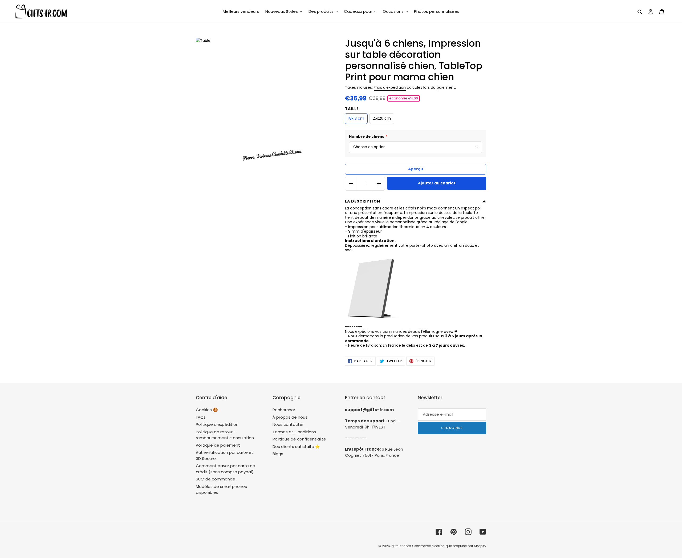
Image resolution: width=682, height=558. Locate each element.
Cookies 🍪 (207, 410)
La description (362, 201)
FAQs (201, 417)
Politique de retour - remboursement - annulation (225, 435)
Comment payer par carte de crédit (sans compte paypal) (225, 469)
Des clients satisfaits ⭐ (296, 446)
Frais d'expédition (390, 87)
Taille (352, 108)
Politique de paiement (218, 445)
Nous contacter (288, 424)
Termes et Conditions (294, 432)
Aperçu (415, 169)
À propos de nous (290, 417)
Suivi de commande (215, 479)
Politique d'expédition (217, 424)
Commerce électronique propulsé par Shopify (449, 546)
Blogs (278, 453)
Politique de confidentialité (299, 439)
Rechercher (284, 410)
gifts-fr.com (401, 546)
